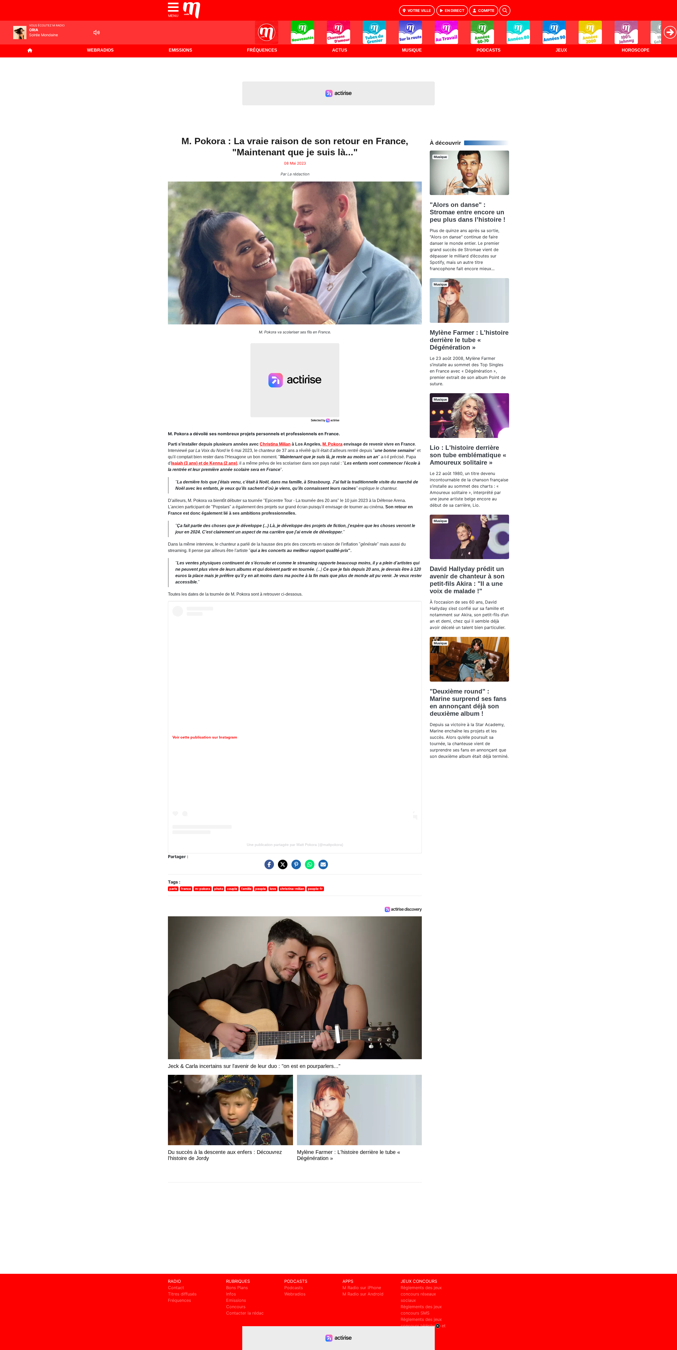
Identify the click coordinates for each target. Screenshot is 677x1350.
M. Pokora (332, 444)
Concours (235, 1306)
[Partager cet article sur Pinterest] (295, 866)
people (260, 889)
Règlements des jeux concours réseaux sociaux (421, 1294)
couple (232, 889)
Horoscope (635, 50)
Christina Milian (275, 444)
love (273, 889)
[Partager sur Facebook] (268, 866)
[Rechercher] (504, 10)
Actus (339, 50)
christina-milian (292, 889)
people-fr (315, 889)
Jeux (561, 50)
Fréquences (262, 50)
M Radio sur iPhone (361, 1287)
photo (218, 889)
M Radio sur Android (362, 1294)
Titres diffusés (182, 1294)
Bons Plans (237, 1287)
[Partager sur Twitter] (281, 866)
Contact (176, 1287)
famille (246, 889)
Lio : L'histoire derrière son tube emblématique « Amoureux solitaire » (468, 455)
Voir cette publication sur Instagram (204, 737)
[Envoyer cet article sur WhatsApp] (308, 866)
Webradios (100, 50)
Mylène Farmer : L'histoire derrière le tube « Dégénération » (469, 340)
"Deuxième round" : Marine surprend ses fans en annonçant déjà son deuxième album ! (468, 702)
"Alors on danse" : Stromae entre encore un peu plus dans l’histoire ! (467, 212)
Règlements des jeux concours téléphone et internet (423, 1326)
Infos (231, 1294)
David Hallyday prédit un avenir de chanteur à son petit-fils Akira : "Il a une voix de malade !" (467, 580)
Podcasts (489, 50)
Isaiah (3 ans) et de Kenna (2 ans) (204, 463)
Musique (412, 50)
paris (173, 889)
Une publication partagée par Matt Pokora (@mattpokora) (295, 844)
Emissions (180, 50)
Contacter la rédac (245, 1313)
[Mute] (96, 33)
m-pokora (202, 889)
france (186, 889)
